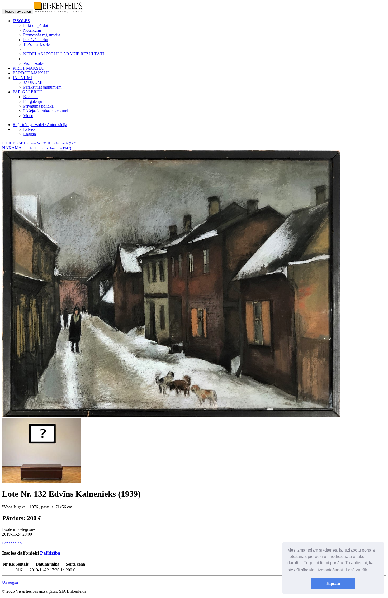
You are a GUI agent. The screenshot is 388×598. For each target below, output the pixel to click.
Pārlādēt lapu (13, 543)
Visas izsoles (33, 63)
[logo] (58, 11)
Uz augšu (10, 582)
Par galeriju (32, 101)
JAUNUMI (32, 82)
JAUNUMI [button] (22, 77)
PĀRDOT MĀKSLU (31, 73)
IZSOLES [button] (21, 20)
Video (28, 115)
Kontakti (30, 96)
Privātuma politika (38, 106)
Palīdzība (50, 553)
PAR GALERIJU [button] (27, 92)
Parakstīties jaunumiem (42, 87)
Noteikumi (32, 30)
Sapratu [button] (333, 583)
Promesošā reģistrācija (41, 35)
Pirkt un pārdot (35, 25)
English (29, 134)
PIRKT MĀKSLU (28, 68)
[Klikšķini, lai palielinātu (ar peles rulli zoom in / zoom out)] (171, 415)
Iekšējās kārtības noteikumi (45, 111)
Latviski (30, 129)
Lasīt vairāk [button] (356, 570)
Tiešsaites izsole (36, 44)
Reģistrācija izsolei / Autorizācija (40, 124)
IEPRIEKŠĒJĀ (40, 143)
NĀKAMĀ (36, 148)
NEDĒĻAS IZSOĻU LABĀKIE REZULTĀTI (63, 54)
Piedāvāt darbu (35, 39)
